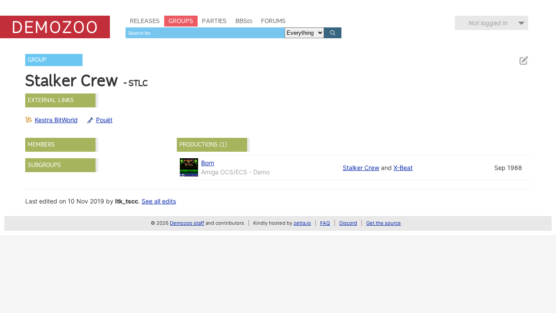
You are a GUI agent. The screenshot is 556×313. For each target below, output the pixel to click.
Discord (348, 223)
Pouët (104, 119)
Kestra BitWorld (56, 119)
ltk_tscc (126, 201)
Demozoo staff (187, 223)
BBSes (243, 21)
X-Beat (403, 167)
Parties (214, 21)
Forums (273, 21)
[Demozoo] (55, 27)
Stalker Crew (361, 167)
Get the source (383, 223)
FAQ (325, 223)
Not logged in (488, 23)
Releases (145, 21)
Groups (181, 21)
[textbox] (205, 32)
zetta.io (302, 223)
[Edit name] (523, 60)
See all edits (159, 201)
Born (207, 162)
